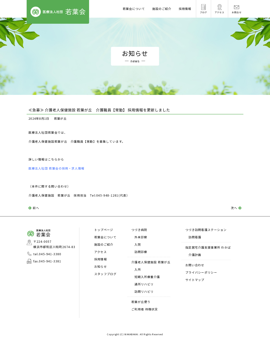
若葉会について (134, 8)
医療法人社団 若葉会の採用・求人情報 (56, 168)
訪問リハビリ (144, 291)
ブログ (203, 12)
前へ (36, 208)
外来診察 (140, 237)
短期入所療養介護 (147, 277)
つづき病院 (139, 229)
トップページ (103, 229)
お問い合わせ (194, 265)
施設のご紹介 (161, 8)
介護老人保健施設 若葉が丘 (150, 262)
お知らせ (100, 266)
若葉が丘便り (140, 302)
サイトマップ (194, 279)
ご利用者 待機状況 (144, 309)
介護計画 (194, 254)
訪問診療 (140, 252)
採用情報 (185, 8)
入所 (137, 269)
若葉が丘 (60, 118)
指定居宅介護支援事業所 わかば (208, 247)
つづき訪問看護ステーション (206, 229)
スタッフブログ (105, 274)
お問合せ (237, 12)
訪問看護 (194, 237)
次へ (234, 208)
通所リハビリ (144, 284)
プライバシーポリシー (201, 272)
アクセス (219, 12)
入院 (137, 244)
